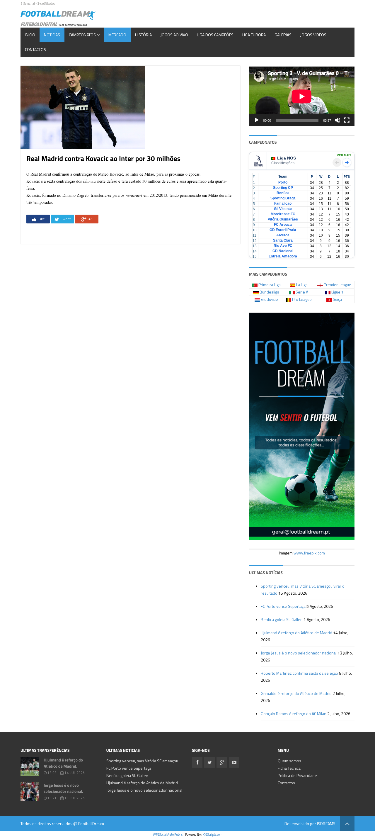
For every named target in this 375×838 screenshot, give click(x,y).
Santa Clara (283, 240)
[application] (301, 96)
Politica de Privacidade (297, 775)
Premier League (337, 284)
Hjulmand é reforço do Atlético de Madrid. (63, 763)
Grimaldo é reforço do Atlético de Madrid (296, 693)
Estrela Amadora (283, 256)
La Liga (302, 284)
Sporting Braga (283, 198)
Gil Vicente (283, 209)
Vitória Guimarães (283, 219)
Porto (282, 182)
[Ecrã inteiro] (347, 120)
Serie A (302, 292)
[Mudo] (337, 120)
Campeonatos (82, 35)
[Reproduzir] (257, 120)
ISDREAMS (326, 823)
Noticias (52, 35)
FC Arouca (283, 225)
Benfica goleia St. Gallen (282, 619)
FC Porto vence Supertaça (283, 606)
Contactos (35, 49)
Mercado (117, 35)
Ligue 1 (337, 292)
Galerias (283, 35)
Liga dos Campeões (215, 35)
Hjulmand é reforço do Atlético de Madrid (296, 633)
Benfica (283, 193)
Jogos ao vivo (174, 35)
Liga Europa (254, 35)
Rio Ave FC (283, 246)
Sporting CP (283, 188)
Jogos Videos (313, 35)
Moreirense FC (283, 214)
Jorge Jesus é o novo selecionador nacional (299, 653)
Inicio (30, 35)
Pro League (302, 299)
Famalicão (283, 203)
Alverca (282, 235)
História (143, 35)
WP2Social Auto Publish (169, 834)
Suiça (337, 299)
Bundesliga (269, 292)
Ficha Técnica (289, 768)
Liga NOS (286, 158)
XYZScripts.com (212, 834)
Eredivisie (269, 299)
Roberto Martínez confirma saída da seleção (299, 673)
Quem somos (289, 761)
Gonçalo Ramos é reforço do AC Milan (293, 713)
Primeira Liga (269, 284)
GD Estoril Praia (283, 230)
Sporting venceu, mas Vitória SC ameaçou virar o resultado (157, 761)
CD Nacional (282, 251)
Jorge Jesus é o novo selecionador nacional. (63, 788)
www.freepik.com (309, 553)
